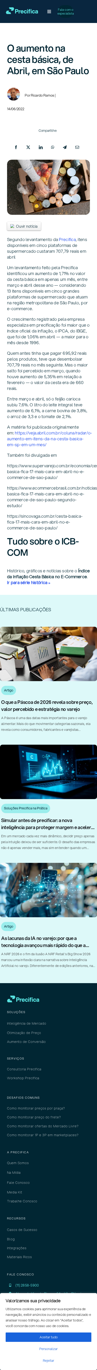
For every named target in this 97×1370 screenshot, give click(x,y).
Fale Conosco (18, 1182)
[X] (28, 147)
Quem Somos (18, 1163)
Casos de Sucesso (22, 1229)
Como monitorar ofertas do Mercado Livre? (43, 1126)
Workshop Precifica (23, 1078)
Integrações (17, 1248)
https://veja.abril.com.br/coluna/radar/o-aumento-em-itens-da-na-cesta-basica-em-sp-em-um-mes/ (49, 439)
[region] (48, 1331)
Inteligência (17, 1023)
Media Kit (14, 1192)
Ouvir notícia (26, 226)
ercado (36, 1023)
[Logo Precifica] (22, 9)
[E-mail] (77, 147)
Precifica (67, 239)
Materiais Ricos (19, 1257)
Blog (11, 1239)
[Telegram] (65, 147)
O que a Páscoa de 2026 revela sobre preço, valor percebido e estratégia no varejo (47, 706)
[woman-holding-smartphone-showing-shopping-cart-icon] (48, 864)
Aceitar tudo (49, 1337)
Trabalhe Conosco (22, 1201)
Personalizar (48, 1349)
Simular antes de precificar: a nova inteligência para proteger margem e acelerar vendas (48, 827)
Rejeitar (48, 1360)
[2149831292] (48, 628)
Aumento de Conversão (26, 1041)
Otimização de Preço (24, 1032)
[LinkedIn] (40, 147)
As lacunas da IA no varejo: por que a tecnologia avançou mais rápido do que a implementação (43, 945)
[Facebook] (16, 147)
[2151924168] (48, 746)
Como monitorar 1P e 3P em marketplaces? (43, 1135)
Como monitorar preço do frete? (34, 1117)
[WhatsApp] (53, 147)
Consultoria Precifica (24, 1069)
